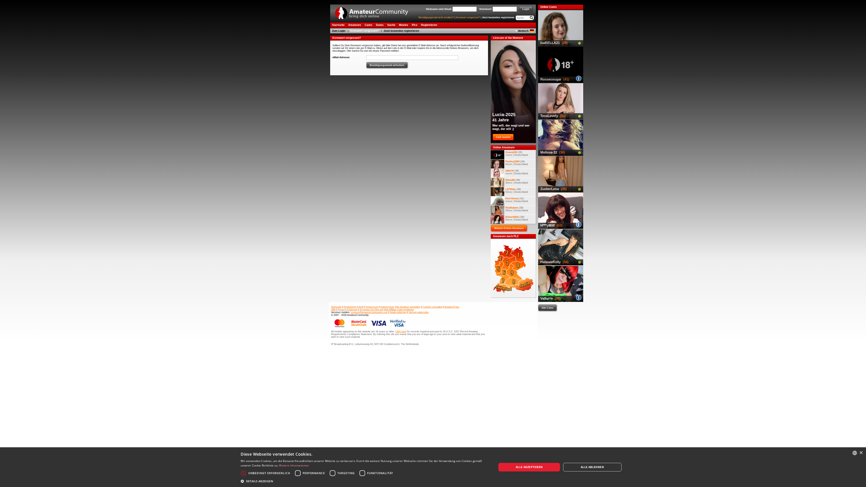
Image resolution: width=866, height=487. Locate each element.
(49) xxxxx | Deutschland (516, 172)
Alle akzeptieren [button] (529, 467)
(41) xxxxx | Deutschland (516, 199)
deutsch (523, 30)
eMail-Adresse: (341, 57)
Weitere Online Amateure (509, 228)
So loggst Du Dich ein (371, 309)
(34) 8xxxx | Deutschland (516, 162)
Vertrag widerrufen (419, 312)
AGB (361, 307)
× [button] (861, 453)
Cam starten (503, 137)
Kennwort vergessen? (468, 17)
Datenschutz (387, 307)
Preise (341, 309)
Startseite (336, 307)
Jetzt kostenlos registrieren (498, 17)
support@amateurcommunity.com (369, 312)
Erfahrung (352, 309)
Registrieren (350, 307)
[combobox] (854, 453)
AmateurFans (452, 307)
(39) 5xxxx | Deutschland (516, 218)
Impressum (372, 307)
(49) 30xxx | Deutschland (516, 181)
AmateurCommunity (374, 11)
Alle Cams (547, 307)
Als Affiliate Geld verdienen (399, 309)
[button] (365, 481)
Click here (400, 331)
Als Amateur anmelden (408, 307)
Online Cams (548, 7)
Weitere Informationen (294, 465)
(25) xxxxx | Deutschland (516, 153)
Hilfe (333, 309)
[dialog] (433, 467)
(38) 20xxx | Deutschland (516, 209)
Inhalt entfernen (398, 312)
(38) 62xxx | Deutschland (516, 190)
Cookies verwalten (432, 307)
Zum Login (338, 30)
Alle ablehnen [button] (592, 467)
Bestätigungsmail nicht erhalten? (436, 17)
